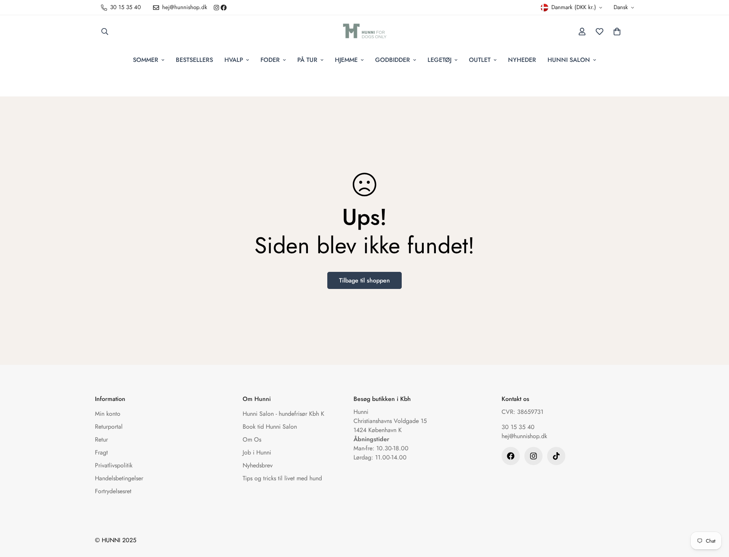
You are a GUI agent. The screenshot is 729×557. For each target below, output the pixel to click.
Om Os (252, 439)
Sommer (145, 59)
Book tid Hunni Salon (270, 426)
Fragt (101, 452)
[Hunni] (364, 31)
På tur (307, 59)
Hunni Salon (569, 59)
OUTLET (480, 59)
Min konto (107, 413)
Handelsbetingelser (119, 478)
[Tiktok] (556, 456)
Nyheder (522, 59)
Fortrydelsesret (113, 491)
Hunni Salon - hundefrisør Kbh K (283, 413)
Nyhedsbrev (258, 465)
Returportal (109, 426)
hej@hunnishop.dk (524, 436)
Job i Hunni (257, 452)
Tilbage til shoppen (364, 280)
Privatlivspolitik (114, 465)
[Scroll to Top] (714, 515)
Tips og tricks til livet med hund (282, 478)
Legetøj (439, 59)
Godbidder (392, 59)
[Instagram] (216, 8)
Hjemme (346, 59)
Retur (101, 439)
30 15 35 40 (518, 427)
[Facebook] (224, 8)
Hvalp (233, 59)
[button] (617, 31)
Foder (270, 59)
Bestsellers (194, 59)
